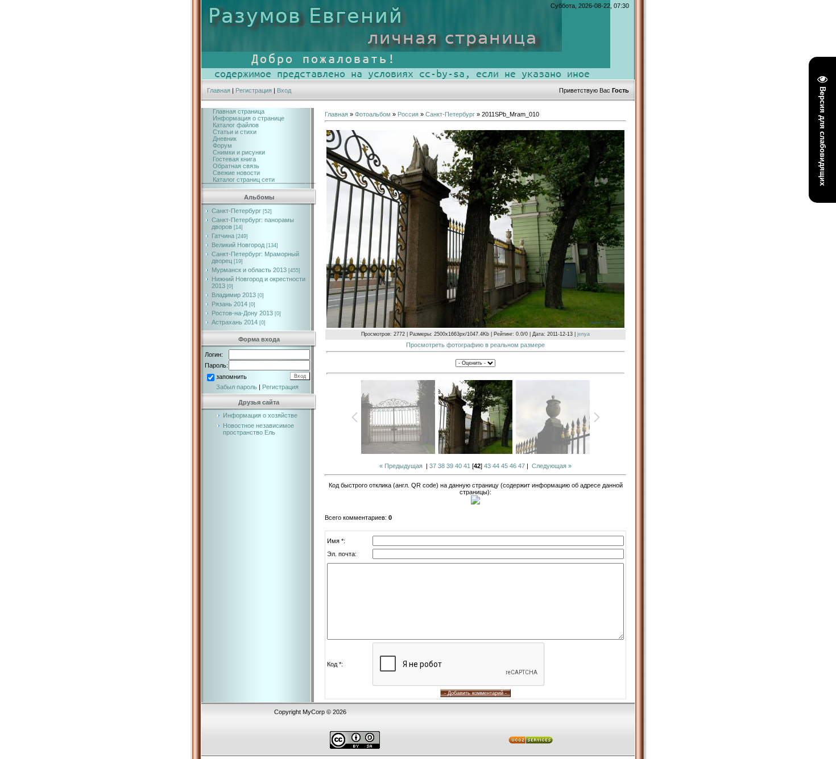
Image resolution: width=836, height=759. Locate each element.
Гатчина (223, 235)
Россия (408, 114)
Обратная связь (236, 165)
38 (441, 465)
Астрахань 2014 (235, 322)
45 (504, 465)
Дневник (225, 138)
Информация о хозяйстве (260, 415)
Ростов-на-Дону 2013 (242, 313)
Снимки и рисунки (239, 152)
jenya (583, 334)
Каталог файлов (236, 125)
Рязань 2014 (229, 304)
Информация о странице (248, 118)
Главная (218, 90)
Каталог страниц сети (244, 179)
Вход (284, 90)
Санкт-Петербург (236, 210)
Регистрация (253, 90)
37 (432, 465)
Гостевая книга (234, 159)
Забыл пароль (236, 386)
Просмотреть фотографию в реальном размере (475, 344)
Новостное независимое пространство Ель (258, 429)
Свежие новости (236, 172)
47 (521, 465)
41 (466, 465)
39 (449, 465)
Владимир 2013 (234, 294)
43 (487, 465)
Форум (222, 145)
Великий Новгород (238, 244)
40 (458, 465)
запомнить (231, 376)
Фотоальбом (373, 114)
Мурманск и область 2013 (249, 269)
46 (513, 465)
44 (496, 465)
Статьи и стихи (234, 131)
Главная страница (238, 111)
